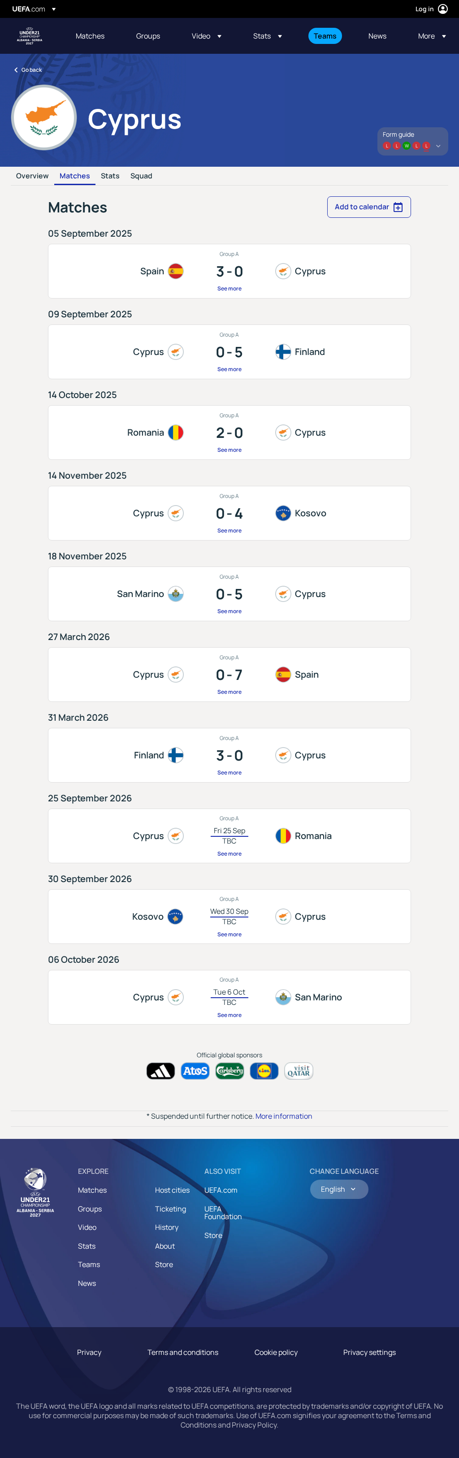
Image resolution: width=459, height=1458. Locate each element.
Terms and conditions (182, 1352)
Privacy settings (369, 1352)
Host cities (172, 1190)
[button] (206, 35)
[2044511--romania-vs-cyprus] (229, 432)
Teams (89, 1264)
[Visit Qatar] (298, 1071)
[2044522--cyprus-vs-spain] (229, 674)
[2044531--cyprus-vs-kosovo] (229, 513)
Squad (141, 176)
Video (87, 1227)
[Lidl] (264, 1071)
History (166, 1227)
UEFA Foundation (223, 1213)
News (87, 1283)
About (165, 1246)
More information (283, 1116)
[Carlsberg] (229, 1071)
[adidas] (160, 1071)
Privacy (89, 1352)
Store (164, 1264)
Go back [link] (32, 70)
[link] (90, 35)
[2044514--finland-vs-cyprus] (229, 755)
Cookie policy (276, 1352)
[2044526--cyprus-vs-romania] (229, 836)
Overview (32, 176)
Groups (90, 1209)
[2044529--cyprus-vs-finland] (229, 351)
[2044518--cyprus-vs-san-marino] (229, 997)
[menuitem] (95, 35)
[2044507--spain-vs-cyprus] (229, 271)
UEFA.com (221, 1190)
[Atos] (195, 1071)
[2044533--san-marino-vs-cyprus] (229, 594)
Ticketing (170, 1209)
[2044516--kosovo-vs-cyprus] (229, 916)
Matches (75, 176)
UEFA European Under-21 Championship (29, 35)
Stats (110, 176)
